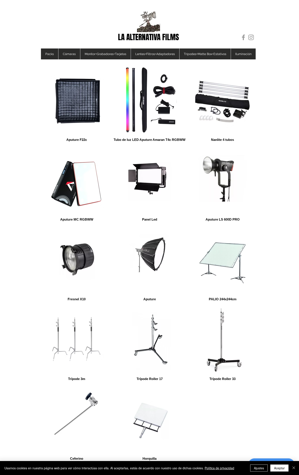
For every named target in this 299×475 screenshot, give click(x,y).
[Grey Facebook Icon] (243, 37)
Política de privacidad (219, 468)
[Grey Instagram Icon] (251, 37)
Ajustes (259, 468)
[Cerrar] (293, 468)
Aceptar (279, 468)
